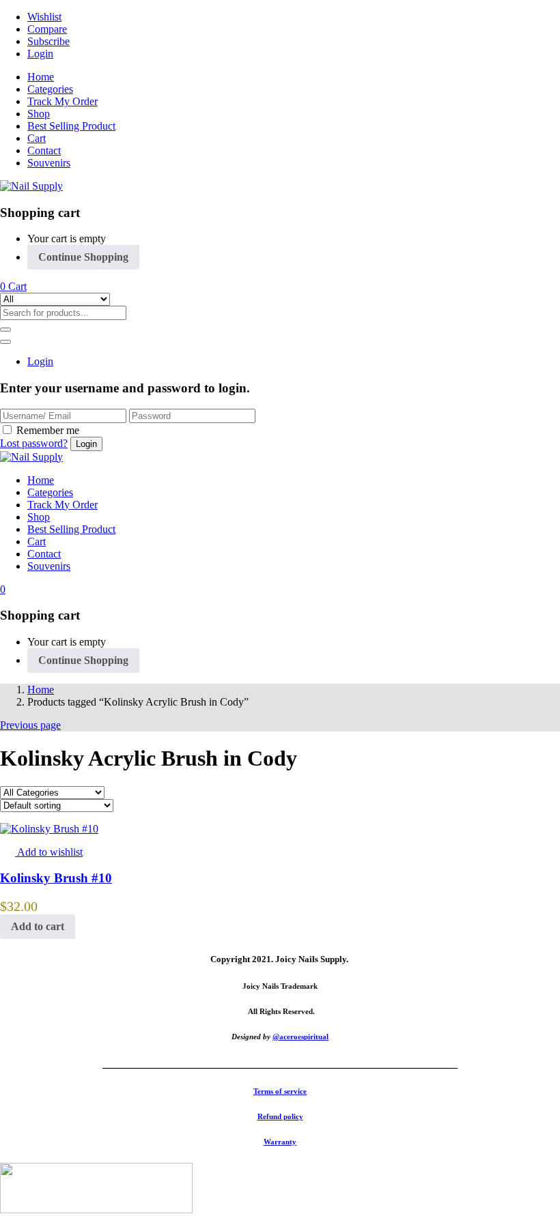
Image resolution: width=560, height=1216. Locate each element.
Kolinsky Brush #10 (56, 878)
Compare (47, 29)
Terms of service (280, 1091)
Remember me (47, 430)
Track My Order (62, 101)
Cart (36, 138)
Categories (50, 89)
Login (40, 53)
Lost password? (34, 443)
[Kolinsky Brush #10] (49, 829)
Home (40, 77)
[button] (13, 286)
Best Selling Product (71, 126)
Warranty (280, 1142)
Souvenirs (48, 163)
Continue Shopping (83, 257)
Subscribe (48, 41)
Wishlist (44, 17)
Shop (38, 113)
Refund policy (280, 1116)
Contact (44, 150)
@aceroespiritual (300, 1036)
